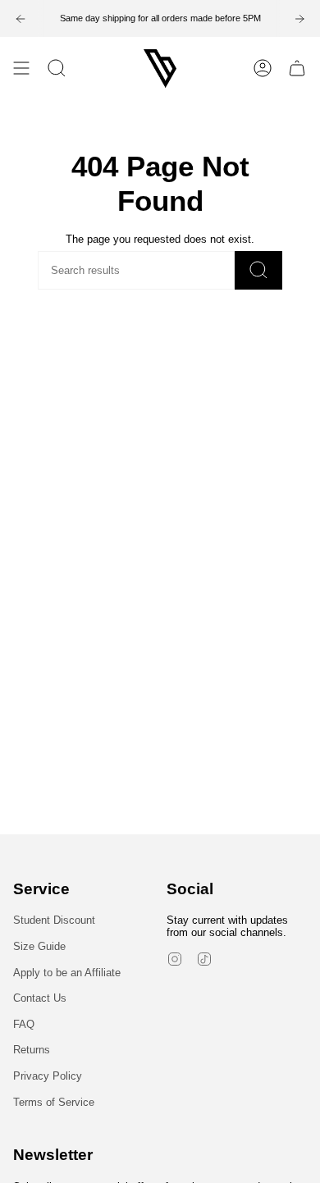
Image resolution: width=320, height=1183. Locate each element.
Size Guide (39, 946)
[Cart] (297, 68)
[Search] (258, 270)
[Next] (299, 18)
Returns (31, 1050)
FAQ (23, 1024)
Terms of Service (53, 1102)
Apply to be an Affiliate (67, 972)
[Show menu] (21, 68)
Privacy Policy (47, 1076)
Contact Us (39, 998)
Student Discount (54, 920)
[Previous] (20, 18)
